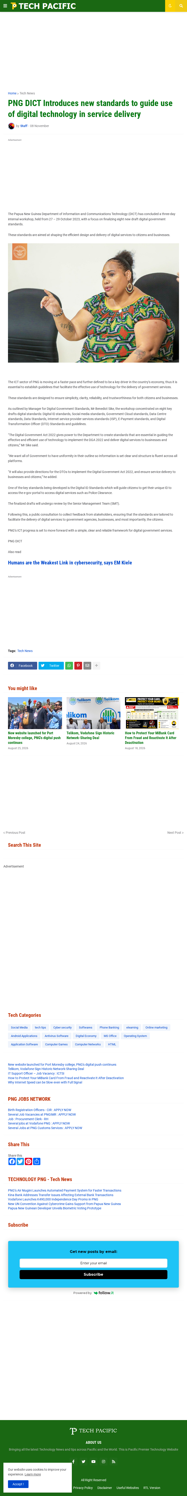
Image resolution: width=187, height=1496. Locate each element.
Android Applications (24, 1036)
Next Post (174, 832)
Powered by (82, 1293)
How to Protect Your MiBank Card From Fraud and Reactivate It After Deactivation (150, 738)
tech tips (40, 1027)
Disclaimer (104, 1488)
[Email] (87, 666)
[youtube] (93, 1461)
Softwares (85, 1027)
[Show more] (96, 666)
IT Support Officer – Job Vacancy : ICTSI (36, 1073)
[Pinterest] (78, 666)
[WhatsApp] (69, 666)
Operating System (135, 1036)
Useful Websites (128, 1488)
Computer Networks (88, 1044)
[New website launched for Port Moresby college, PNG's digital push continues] (35, 713)
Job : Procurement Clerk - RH (28, 1119)
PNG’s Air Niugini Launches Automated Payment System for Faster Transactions (64, 1190)
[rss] (113, 1461)
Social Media (19, 1027)
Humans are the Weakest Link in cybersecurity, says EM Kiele (70, 562)
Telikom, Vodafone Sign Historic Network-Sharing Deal (90, 735)
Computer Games (56, 1044)
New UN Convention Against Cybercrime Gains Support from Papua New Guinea (64, 1204)
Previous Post (15, 832)
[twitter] (83, 1461)
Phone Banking (109, 1027)
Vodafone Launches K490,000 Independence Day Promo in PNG (53, 1199)
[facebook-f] (73, 1461)
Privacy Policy (83, 1488)
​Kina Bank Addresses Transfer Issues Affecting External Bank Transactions (60, 1195)
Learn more (33, 1474)
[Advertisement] (93, 49)
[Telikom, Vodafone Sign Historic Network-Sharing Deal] (94, 713)
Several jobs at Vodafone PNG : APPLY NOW (39, 1123)
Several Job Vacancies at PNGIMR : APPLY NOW (42, 1114)
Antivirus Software (56, 1036)
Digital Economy (86, 1036)
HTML (112, 1044)
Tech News (27, 93)
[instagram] (103, 1461)
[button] (5, 6)
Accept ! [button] (18, 1484)
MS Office (110, 1036)
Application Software (24, 1044)
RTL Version (151, 1488)
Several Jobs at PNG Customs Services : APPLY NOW (45, 1128)
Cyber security (62, 1027)
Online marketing (156, 1027)
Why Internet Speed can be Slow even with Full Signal (45, 1082)
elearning (132, 1027)
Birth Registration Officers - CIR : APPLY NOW (39, 1110)
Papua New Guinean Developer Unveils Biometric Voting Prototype (54, 1208)
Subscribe (93, 1274)
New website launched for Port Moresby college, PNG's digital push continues (34, 738)
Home (12, 93)
